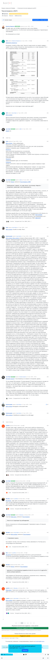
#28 (47, 413)
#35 (47, 564)
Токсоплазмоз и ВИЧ (25, 182)
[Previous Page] (16, 623)
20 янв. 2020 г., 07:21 (24, 532)
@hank (12, 182)
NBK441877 (38, 218)
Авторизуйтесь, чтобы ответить (40, 19)
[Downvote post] (45, 37)
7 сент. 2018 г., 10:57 (27, 129)
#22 (47, 141)
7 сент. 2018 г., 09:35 (22, 112)
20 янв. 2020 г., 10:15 (21, 552)
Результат (8, 149)
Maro (7, 552)
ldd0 (7, 40)
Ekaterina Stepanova (10, 26)
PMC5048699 (38, 214)
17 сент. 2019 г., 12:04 (22, 227)
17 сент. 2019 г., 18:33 (31, 376)
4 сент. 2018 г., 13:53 (29, 26)
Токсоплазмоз (26, 516)
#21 (47, 129)
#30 (47, 480)
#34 (47, 552)
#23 (47, 179)
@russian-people (10, 378)
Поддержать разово (25, 636)
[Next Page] (33, 623)
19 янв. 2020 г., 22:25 (18, 425)
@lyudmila (8, 500)
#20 (47, 112)
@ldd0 (7, 131)
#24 (47, 227)
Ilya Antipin (14, 112)
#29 (47, 425)
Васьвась (8, 498)
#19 (47, 40)
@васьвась (14, 516)
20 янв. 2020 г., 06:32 (24, 480)
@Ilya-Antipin (9, 143)
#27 (47, 404)
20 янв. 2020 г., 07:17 (29, 514)
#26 (47, 376)
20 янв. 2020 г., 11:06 (23, 588)
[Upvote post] (41, 37)
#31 (47, 498)
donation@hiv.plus (39, 641)
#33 (47, 532)
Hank (7, 141)
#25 (47, 236)
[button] (2, 658)
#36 (47, 588)
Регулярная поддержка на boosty (25, 628)
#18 (47, 26)
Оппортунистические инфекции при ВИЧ (19, 13)
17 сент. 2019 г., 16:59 (27, 236)
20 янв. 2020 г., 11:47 (24, 598)
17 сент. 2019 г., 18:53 (27, 413)
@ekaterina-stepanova (11, 42)
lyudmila (8, 425)
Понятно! (25, 650)
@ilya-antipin (9, 115)
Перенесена (5, 13)
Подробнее (21, 647)
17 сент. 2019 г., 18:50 (27, 404)
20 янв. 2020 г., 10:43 (19, 564)
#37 (47, 598)
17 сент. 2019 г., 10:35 (17, 141)
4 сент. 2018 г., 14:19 (26, 40)
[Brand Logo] (7, 3)
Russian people (9, 236)
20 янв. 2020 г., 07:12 (23, 498)
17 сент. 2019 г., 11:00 (27, 179)
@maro (12, 566)
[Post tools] (47, 37)
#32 (47, 514)
